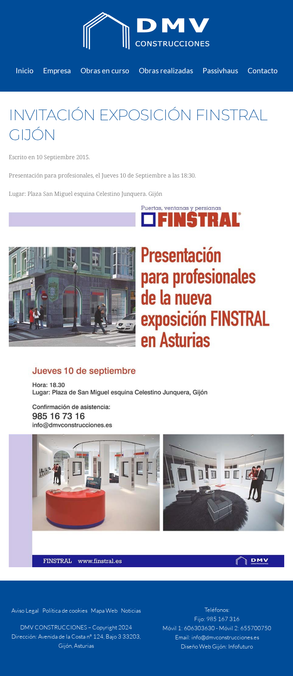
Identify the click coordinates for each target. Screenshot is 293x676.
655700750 (255, 628)
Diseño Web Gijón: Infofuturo (217, 646)
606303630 (199, 628)
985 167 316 (223, 619)
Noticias (131, 610)
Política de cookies (64, 610)
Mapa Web (104, 610)
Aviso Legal (25, 610)
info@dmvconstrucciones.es (225, 637)
